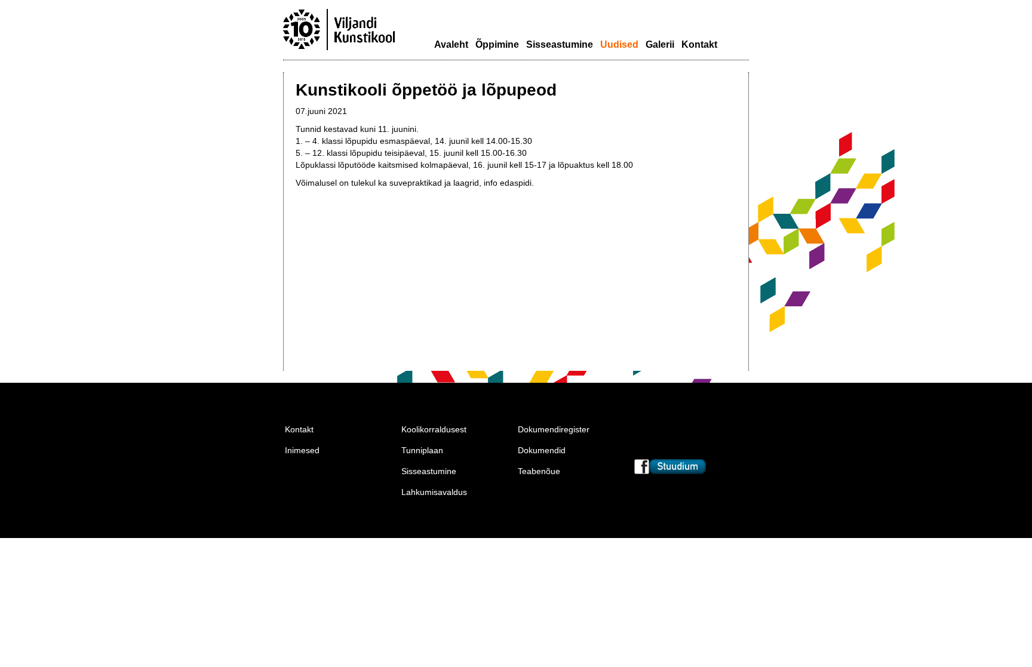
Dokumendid (542, 450)
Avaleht (451, 44)
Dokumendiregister (553, 429)
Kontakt (699, 44)
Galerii (660, 44)
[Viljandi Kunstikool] (339, 49)
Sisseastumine (559, 44)
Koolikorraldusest (433, 429)
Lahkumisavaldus (434, 492)
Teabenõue (539, 471)
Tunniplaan (422, 450)
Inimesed (302, 450)
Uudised (619, 44)
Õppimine (497, 44)
